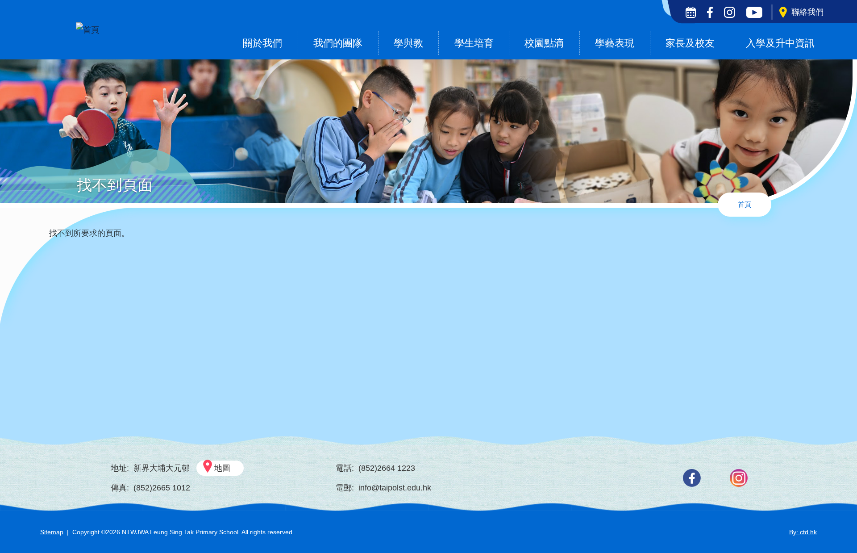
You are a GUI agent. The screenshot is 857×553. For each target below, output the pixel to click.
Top (834, 516)
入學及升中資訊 (780, 43)
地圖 (222, 468)
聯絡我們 (807, 12)
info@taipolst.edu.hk (394, 487)
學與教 (408, 43)
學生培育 (474, 43)
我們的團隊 (337, 43)
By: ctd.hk (803, 532)
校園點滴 (544, 43)
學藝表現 (614, 43)
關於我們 (262, 43)
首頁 (744, 204)
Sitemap (51, 532)
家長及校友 (690, 43)
